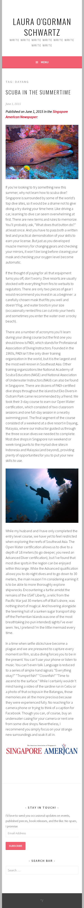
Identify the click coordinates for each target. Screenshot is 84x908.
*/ (42, 900)
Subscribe (15, 845)
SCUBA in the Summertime (38, 92)
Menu (45, 62)
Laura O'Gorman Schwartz (42, 26)
